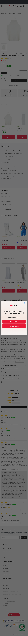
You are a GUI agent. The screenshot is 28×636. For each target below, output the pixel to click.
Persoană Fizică (14, 321)
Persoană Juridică (14, 326)
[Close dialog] (25, 303)
